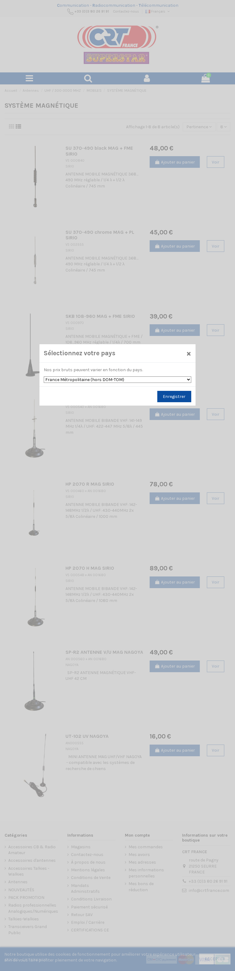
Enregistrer (174, 396)
